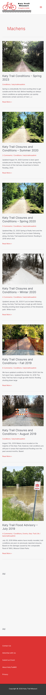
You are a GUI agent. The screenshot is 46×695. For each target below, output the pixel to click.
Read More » (7, 102)
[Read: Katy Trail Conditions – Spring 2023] (23, 56)
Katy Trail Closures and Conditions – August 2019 (19, 432)
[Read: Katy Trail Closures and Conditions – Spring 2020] (23, 198)
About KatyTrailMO (9, 667)
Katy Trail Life (34, 533)
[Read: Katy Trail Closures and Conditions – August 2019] (23, 411)
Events (25, 533)
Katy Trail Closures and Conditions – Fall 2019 (17, 361)
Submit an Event (8, 660)
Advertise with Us (9, 653)
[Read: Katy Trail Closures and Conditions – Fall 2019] (23, 340)
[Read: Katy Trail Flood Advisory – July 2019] (23, 493)
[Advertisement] (23, 600)
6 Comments (7, 368)
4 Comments (7, 297)
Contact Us (6, 646)
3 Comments (7, 155)
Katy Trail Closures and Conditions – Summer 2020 (20, 148)
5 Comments (7, 226)
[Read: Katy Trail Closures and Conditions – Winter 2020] (23, 269)
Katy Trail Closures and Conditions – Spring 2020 (19, 219)
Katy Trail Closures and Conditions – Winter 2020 (19, 290)
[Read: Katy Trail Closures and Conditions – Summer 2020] (23, 127)
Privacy (5, 674)
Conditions (6, 84)
